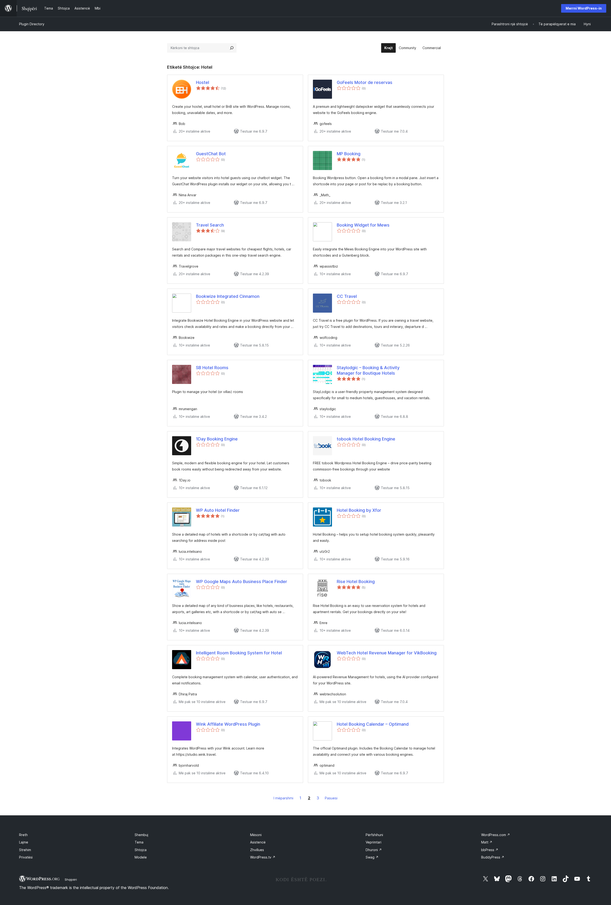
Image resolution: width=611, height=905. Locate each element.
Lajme (23, 842)
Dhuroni (374, 850)
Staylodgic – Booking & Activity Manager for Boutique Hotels (368, 370)
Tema (139, 842)
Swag (372, 857)
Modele (141, 857)
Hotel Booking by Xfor (359, 510)
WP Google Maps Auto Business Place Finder (241, 581)
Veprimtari (373, 842)
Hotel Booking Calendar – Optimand (373, 724)
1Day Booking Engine (217, 438)
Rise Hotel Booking (356, 581)
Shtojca (141, 850)
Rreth (23, 835)
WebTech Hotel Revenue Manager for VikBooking (387, 652)
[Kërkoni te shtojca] (232, 48)
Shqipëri (71, 879)
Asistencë (258, 842)
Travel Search (210, 225)
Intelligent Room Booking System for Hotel (239, 652)
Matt (486, 842)
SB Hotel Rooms (212, 367)
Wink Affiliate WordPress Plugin (228, 724)
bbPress (489, 850)
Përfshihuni (374, 835)
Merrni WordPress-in (584, 8)
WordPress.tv (262, 857)
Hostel (202, 82)
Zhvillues (257, 850)
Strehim (25, 850)
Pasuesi (331, 798)
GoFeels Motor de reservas (364, 82)
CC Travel (347, 296)
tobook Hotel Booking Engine (366, 438)
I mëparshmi (283, 798)
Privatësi (26, 857)
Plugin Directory (31, 24)
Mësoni (256, 835)
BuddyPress (492, 857)
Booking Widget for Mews (363, 225)
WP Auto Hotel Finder (218, 510)
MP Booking (348, 153)
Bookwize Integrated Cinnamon (227, 296)
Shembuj (141, 835)
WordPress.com (495, 835)
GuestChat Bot (211, 153)
